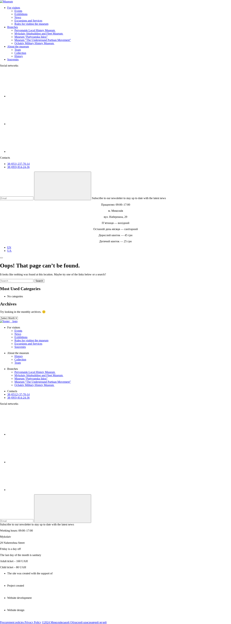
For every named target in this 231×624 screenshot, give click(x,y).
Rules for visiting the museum (31, 23)
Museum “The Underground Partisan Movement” (42, 40)
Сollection (20, 53)
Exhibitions (20, 14)
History (18, 56)
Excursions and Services (28, 20)
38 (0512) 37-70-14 (18, 394)
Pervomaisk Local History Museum (35, 30)
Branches (12, 27)
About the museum (18, 46)
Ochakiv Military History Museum (34, 43)
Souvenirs (13, 59)
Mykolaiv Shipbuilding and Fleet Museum (38, 33)
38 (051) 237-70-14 (18, 163)
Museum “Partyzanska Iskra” (31, 36)
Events (18, 10)
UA (9, 250)
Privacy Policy (33, 622)
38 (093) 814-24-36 (18, 167)
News (17, 17)
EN (9, 247)
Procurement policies (12, 622)
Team (17, 49)
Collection (20, 359)
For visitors (13, 7)
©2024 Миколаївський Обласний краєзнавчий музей (74, 622)
